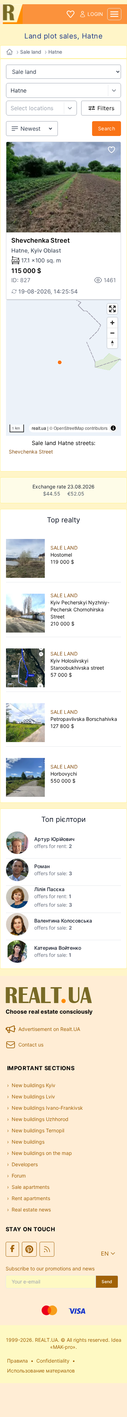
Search (106, 128)
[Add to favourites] (111, 150)
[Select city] (114, 90)
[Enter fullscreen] (112, 309)
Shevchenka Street (40, 240)
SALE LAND (64, 548)
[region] (63, 368)
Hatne (55, 52)
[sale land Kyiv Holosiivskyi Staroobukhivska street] (27, 664)
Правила (17, 1361)
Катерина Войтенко (57, 948)
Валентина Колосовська (63, 921)
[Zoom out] (112, 333)
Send (107, 1281)
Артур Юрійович (54, 839)
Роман (42, 866)
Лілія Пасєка (49, 889)
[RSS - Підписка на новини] (47, 1249)
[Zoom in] (112, 323)
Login (95, 14)
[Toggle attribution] (113, 428)
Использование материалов (41, 1371)
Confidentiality (52, 1361)
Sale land (30, 52)
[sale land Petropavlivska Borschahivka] (27, 719)
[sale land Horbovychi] (27, 774)
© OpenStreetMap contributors (78, 428)
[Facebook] (12, 1249)
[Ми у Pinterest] (29, 1249)
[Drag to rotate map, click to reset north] (112, 343)
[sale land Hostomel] (27, 555)
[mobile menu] (114, 14)
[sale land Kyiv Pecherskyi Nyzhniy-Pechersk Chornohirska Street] (27, 610)
